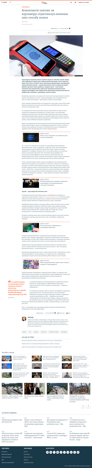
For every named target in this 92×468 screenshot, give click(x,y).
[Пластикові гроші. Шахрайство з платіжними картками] (31, 227)
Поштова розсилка (6, 457)
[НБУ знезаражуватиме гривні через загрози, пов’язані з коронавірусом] (31, 264)
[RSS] (71, 452)
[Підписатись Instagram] (61, 452)
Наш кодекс (27, 454)
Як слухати (4, 451)
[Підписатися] (78, 452)
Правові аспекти (28, 457)
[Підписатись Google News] (50, 452)
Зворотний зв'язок (28, 462)
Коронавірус (26, 7)
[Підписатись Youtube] (57, 452)
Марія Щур (24, 21)
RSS (3, 459)
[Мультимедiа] (75, 2)
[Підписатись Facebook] (47, 452)
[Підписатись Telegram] (67, 452)
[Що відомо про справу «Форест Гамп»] (34, 389)
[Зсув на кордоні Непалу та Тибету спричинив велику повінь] (57, 389)
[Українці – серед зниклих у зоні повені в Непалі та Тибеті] (12, 389)
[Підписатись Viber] (64, 452)
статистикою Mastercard (51, 197)
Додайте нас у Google (84, 2)
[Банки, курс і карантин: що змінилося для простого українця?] (31, 137)
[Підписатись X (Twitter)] (54, 452)
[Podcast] (74, 452)
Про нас (26, 451)
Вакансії (26, 459)
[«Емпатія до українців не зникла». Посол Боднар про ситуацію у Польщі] (7, 358)
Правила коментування (8, 462)
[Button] (54, 28)
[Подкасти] (71, 2)
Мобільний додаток (7, 454)
